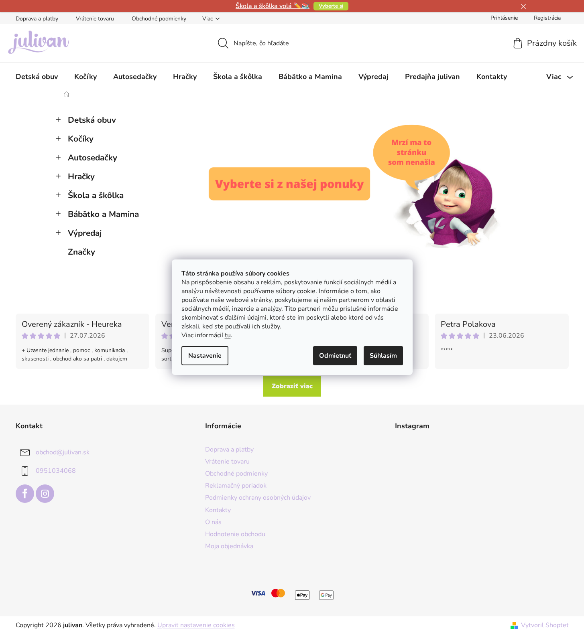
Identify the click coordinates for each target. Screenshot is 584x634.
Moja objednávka (229, 546)
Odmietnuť (335, 355)
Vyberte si (331, 6)
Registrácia (547, 18)
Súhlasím (383, 355)
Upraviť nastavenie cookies (196, 625)
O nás (213, 522)
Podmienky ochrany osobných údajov (258, 497)
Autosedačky (92, 157)
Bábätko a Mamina (103, 214)
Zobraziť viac (292, 386)
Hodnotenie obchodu (235, 534)
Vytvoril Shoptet (545, 625)
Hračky (81, 176)
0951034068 (56, 470)
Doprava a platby (37, 18)
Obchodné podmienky (159, 18)
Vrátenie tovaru (95, 18)
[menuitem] (37, 76)
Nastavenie (205, 355)
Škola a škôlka (96, 195)
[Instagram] (45, 493)
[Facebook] (25, 493)
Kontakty (218, 510)
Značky (81, 251)
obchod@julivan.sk (63, 452)
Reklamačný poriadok (236, 485)
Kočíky (81, 138)
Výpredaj (85, 233)
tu (228, 335)
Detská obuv (92, 120)
